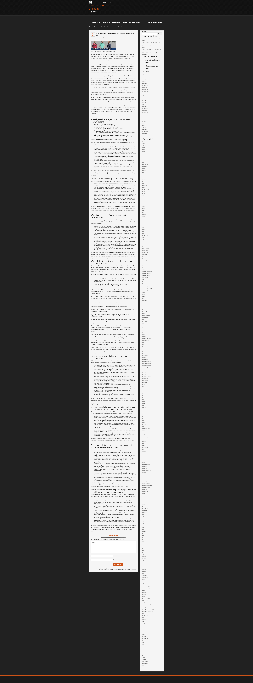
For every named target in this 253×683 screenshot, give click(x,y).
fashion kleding (145, 248)
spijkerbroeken (145, 577)
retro (143, 546)
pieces (143, 533)
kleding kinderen (145, 374)
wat (143, 628)
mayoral (144, 441)
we (143, 630)
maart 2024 (144, 129)
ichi (143, 325)
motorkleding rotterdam (147, 485)
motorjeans (144, 478)
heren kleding (145, 307)
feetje (143, 256)
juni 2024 (144, 123)
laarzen (143, 401)
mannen (144, 435)
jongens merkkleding (146, 338)
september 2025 (145, 95)
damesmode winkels (146, 225)
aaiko (143, 147)
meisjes (143, 445)
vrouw (143, 625)
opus (143, 525)
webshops (144, 632)
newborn (144, 497)
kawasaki (144, 348)
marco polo (144, 439)
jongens (144, 336)
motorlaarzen (145, 489)
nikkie (143, 504)
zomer (143, 657)
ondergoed (144, 518)
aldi (143, 155)
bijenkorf (144, 179)
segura (143, 560)
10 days (143, 141)
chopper (144, 202)
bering (143, 172)
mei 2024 (144, 125)
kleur (143, 388)
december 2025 (145, 89)
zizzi (143, 655)
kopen (143, 392)
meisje (143, 443)
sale (143, 554)
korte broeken (145, 395)
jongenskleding (145, 340)
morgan (143, 460)
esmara (143, 241)
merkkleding (144, 451)
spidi (143, 573)
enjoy (143, 237)
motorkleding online (146, 481)
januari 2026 (144, 87)
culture (143, 212)
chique (143, 200)
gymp (143, 294)
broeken (144, 191)
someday (144, 569)
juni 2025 (144, 100)
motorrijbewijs (145, 491)
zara (143, 651)
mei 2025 (144, 102)
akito (143, 153)
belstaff (143, 168)
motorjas (144, 476)
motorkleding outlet (146, 483)
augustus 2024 (145, 119)
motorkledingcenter (146, 487)
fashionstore (145, 252)
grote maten (144, 285)
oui (143, 529)
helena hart (144, 300)
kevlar (143, 349)
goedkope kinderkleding (147, 271)
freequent (144, 265)
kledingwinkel (145, 380)
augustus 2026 (145, 74)
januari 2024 (144, 133)
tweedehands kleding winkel (148, 607)
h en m (143, 296)
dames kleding (145, 218)
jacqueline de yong (146, 327)
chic (143, 199)
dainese (144, 214)
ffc (142, 258)
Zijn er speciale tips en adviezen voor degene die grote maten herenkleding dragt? (111, 135)
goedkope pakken (146, 275)
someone (144, 571)
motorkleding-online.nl (97, 7)
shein (143, 563)
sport (143, 579)
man (143, 432)
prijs (143, 541)
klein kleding (144, 382)
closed (143, 204)
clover (143, 206)
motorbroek (144, 468)
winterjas (144, 636)
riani (143, 550)
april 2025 (144, 104)
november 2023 (145, 137)
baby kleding (145, 164)
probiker (144, 542)
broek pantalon (145, 189)
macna (143, 430)
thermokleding (145, 600)
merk (143, 449)
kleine (143, 384)
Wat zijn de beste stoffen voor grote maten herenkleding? (106, 127)
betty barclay (145, 178)
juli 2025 (144, 98)
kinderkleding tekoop (146, 363)
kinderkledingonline (146, 367)
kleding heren (145, 372)
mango (143, 434)
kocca (143, 390)
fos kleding (144, 260)
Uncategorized (145, 615)
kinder (143, 353)
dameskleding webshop (147, 221)
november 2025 (145, 91)
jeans (143, 332)
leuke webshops (145, 411)
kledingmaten (145, 378)
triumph (143, 606)
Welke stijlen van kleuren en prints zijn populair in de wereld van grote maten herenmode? (113, 136)
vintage (143, 623)
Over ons (104, 2)
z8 (142, 646)
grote (94, 26)
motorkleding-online (103, 37)
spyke (143, 583)
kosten (143, 397)
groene (143, 281)
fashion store (145, 250)
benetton (144, 170)
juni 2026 (144, 77)
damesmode (144, 223)
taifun (143, 590)
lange (143, 403)
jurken (143, 346)
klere (143, 386)
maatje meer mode (146, 428)
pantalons (144, 531)
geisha (143, 269)
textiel (143, 596)
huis (143, 323)
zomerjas (144, 659)
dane (143, 227)
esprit (143, 243)
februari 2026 (145, 85)
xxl (142, 640)
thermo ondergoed (146, 598)
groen (143, 279)
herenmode (144, 311)
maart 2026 (144, 83)
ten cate (144, 592)
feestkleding (144, 254)
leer (143, 409)
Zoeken (144, 31)
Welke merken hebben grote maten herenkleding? (104, 125)
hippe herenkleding (146, 317)
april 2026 (144, 81)
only (143, 523)
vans (143, 617)
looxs (143, 418)
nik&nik (143, 500)
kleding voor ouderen (146, 376)
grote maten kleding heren (147, 290)
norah (143, 514)
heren (143, 306)
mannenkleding (145, 437)
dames (143, 216)
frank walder (145, 262)
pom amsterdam (145, 539)
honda (143, 319)
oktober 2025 (145, 93)
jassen (143, 330)
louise (143, 422)
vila (143, 621)
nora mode (144, 512)
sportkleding (144, 581)
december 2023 (145, 135)
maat (143, 426)
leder (143, 405)
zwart (143, 667)
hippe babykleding (146, 315)
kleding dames (145, 371)
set (143, 562)
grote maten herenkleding (147, 288)
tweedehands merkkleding (147, 611)
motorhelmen (145, 474)
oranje (143, 527)
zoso (143, 665)
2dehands (144, 145)
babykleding (144, 166)
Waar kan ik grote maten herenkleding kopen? (103, 124)
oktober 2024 (145, 116)
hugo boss (144, 321)
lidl (142, 414)
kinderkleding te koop (146, 361)
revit (143, 548)
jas (143, 328)
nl (142, 506)
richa (143, 552)
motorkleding (145, 479)
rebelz (143, 544)
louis (143, 420)
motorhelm (144, 472)
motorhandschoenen (146, 470)
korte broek (144, 393)
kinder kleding (145, 355)
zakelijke (144, 648)
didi (143, 231)
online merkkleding (146, 521)
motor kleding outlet (146, 464)
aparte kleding (145, 160)
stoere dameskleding (146, 586)
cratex (143, 210)
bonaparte (144, 185)
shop (143, 565)
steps (143, 584)
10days (143, 143)
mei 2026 (144, 79)
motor (143, 462)
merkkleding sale (145, 453)
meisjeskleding (145, 447)
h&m (143, 298)
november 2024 (145, 114)
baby (143, 162)
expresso (144, 244)
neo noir (144, 495)
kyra (143, 399)
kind (143, 351)
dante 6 (143, 229)
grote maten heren (146, 286)
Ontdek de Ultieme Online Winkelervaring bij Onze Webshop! (153, 60)
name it (143, 493)
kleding (143, 369)
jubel (143, 342)
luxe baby (144, 424)
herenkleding (145, 309)
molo (143, 458)
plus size (144, 537)
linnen (143, 416)
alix (143, 157)
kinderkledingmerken (146, 365)
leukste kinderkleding (146, 413)
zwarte (143, 669)
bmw (143, 181)
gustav (143, 292)
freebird (144, 264)
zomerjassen (145, 661)
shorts (143, 567)
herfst (143, 313)
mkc (143, 455)
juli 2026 (144, 75)
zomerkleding (145, 663)
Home (90, 26)
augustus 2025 (145, 97)
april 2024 (144, 127)
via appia (144, 619)
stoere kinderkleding (146, 588)
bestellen (144, 174)
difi (143, 233)
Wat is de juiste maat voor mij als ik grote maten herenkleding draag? (108, 128)
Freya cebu (147, 65)
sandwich (144, 556)
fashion (143, 246)
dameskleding (145, 220)
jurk (143, 344)
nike (143, 502)
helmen (143, 302)
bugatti (143, 193)
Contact (111, 2)
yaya (143, 644)
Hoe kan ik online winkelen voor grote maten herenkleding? (106, 131)
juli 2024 (144, 121)
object (143, 516)
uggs (143, 613)
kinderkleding (145, 359)
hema (143, 304)
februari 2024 (145, 131)
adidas (143, 149)
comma (143, 208)
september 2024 (145, 118)
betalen (143, 176)
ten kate (144, 594)
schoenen (144, 558)
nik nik (143, 499)
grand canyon (145, 277)
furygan (144, 267)
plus (143, 535)
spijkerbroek (144, 575)
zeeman (144, 653)
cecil (143, 197)
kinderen (144, 357)
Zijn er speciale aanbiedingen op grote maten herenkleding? (106, 130)
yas (143, 642)
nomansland (144, 510)
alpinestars (144, 158)
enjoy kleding (145, 239)
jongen (143, 334)
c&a (143, 195)
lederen (144, 407)
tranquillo (144, 602)
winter (143, 634)
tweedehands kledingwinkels (148, 609)
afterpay (144, 151)
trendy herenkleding (146, 604)
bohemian (144, 183)
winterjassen (145, 638)
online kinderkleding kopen (147, 520)
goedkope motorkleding (147, 273)
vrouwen (144, 627)
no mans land (145, 508)
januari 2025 (144, 110)
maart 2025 (144, 106)
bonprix (143, 187)
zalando (144, 649)
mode (143, 456)
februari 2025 (145, 108)
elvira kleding (145, 235)
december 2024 (145, 112)
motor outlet (144, 466)
